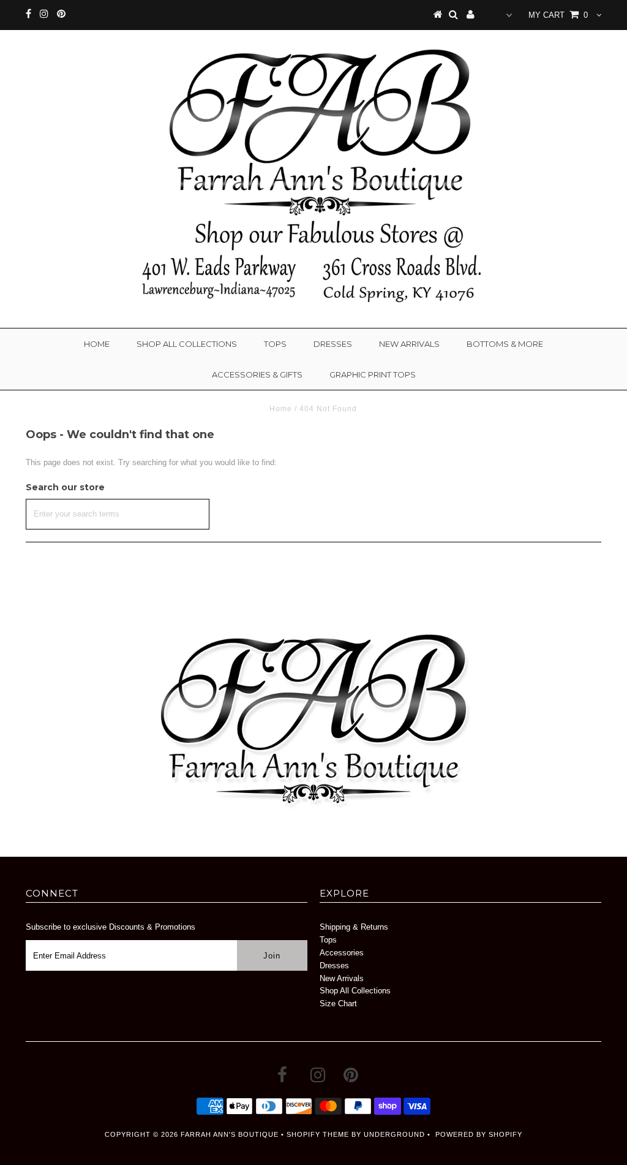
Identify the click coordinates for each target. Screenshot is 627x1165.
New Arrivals (409, 344)
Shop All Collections (187, 344)
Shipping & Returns (354, 927)
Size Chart (338, 1003)
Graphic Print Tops (372, 374)
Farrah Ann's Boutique (230, 1134)
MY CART (558, 15)
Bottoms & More (505, 344)
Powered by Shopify (478, 1134)
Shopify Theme (318, 1134)
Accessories (342, 952)
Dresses (333, 344)
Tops (275, 344)
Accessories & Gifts (257, 374)
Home (97, 344)
